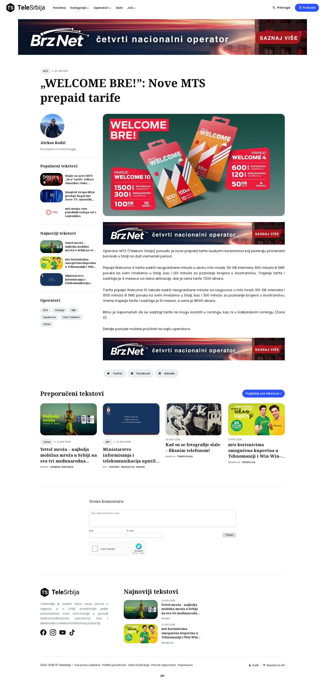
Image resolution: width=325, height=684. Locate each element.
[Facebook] (43, 632)
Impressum (185, 665)
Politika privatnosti (114, 665)
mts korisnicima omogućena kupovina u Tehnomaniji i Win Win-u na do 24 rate (80, 264)
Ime (91, 530)
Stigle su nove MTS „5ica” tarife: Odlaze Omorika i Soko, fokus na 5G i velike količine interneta (79, 183)
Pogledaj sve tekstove (262, 393)
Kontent (114, 467)
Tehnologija (185, 456)
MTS (45, 71)
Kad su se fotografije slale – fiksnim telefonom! (193, 447)
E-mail (130, 530)
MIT (108, 442)
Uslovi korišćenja (138, 665)
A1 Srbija (59, 310)
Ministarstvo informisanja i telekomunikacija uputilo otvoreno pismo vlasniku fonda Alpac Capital (80, 285)
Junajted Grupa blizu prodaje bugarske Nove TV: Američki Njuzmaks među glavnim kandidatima (80, 199)
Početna (59, 8)
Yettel (46, 324)
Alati (119, 8)
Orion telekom (71, 317)
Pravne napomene (163, 665)
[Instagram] (53, 632)
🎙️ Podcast (307, 7)
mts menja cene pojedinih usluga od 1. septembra (81, 212)
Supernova (49, 317)
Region (140, 467)
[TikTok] (72, 632)
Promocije (248, 462)
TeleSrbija (64, 665)
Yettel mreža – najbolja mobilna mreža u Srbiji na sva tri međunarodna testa (80, 250)
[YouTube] (62, 632)
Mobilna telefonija (62, 467)
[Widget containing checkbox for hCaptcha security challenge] (117, 549)
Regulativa (128, 467)
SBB (73, 310)
